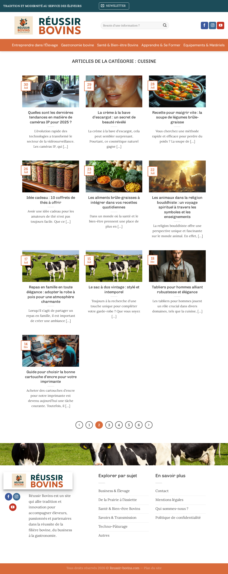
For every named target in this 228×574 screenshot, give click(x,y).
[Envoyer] (165, 25)
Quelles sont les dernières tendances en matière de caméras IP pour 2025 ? (50, 117)
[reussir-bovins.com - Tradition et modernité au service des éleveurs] (48, 25)
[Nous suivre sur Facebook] (204, 25)
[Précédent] (79, 425)
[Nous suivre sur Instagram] (212, 25)
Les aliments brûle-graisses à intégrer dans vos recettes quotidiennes (114, 202)
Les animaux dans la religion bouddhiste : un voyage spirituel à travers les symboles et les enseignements (177, 207)
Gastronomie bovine (77, 45)
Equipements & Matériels (204, 45)
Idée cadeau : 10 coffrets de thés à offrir (50, 200)
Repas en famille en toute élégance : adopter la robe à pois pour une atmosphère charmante (50, 294)
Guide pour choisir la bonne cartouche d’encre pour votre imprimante (51, 377)
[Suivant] (149, 425)
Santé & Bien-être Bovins (117, 45)
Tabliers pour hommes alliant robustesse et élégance (177, 289)
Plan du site (153, 568)
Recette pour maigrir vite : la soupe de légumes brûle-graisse (177, 117)
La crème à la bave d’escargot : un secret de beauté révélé (114, 117)
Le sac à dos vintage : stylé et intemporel (114, 289)
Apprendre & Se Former (160, 45)
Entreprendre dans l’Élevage (35, 45)
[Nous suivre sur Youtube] (220, 25)
